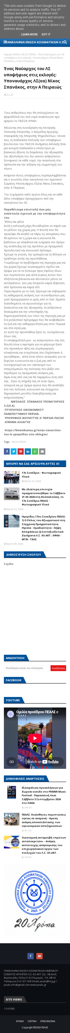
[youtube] (39, 956)
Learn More (29, 34)
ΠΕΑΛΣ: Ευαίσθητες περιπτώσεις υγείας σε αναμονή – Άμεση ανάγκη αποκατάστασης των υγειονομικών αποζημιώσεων (44, 820)
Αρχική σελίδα (12, 54)
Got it (46, 34)
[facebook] (30, 956)
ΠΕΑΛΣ (44, 1027)
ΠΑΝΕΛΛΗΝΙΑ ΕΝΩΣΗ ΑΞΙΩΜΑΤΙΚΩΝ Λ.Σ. (35, 42)
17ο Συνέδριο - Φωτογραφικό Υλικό (41, 474)
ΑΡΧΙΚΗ (20, 1021)
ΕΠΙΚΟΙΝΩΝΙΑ (47, 1021)
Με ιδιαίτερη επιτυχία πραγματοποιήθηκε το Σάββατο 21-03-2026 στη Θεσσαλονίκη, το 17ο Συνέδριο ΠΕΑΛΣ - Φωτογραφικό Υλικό (43, 496)
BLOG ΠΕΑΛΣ (29, 54)
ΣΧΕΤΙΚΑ (32, 1021)
